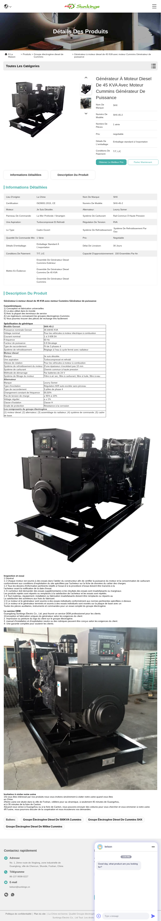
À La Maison (11, 55)
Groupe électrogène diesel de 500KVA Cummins (52, 819)
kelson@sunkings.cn (20, 887)
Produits (27, 54)
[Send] (153, 916)
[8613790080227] (12, 895)
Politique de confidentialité (18, 914)
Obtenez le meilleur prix (111, 162)
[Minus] (153, 847)
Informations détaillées (25, 174)
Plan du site (40, 914)
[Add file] (99, 916)
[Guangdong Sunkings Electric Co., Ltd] (82, 6)
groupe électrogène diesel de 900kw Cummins (34, 826)
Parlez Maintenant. (143, 162)
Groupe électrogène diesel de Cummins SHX (115, 819)
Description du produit (73, 174)
